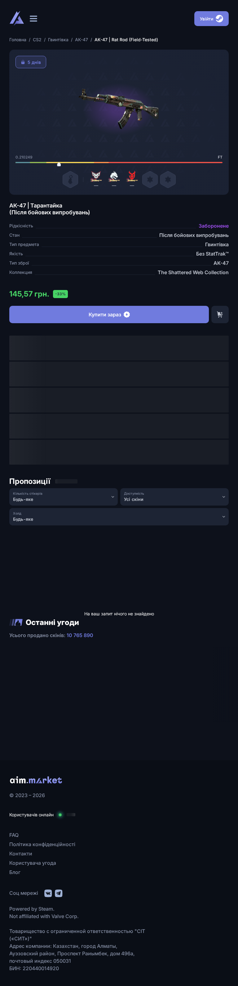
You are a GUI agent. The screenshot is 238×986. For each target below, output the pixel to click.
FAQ (14, 835)
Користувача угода (32, 863)
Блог (14, 872)
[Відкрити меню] (33, 18)
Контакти (20, 853)
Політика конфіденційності (42, 844)
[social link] (47, 892)
